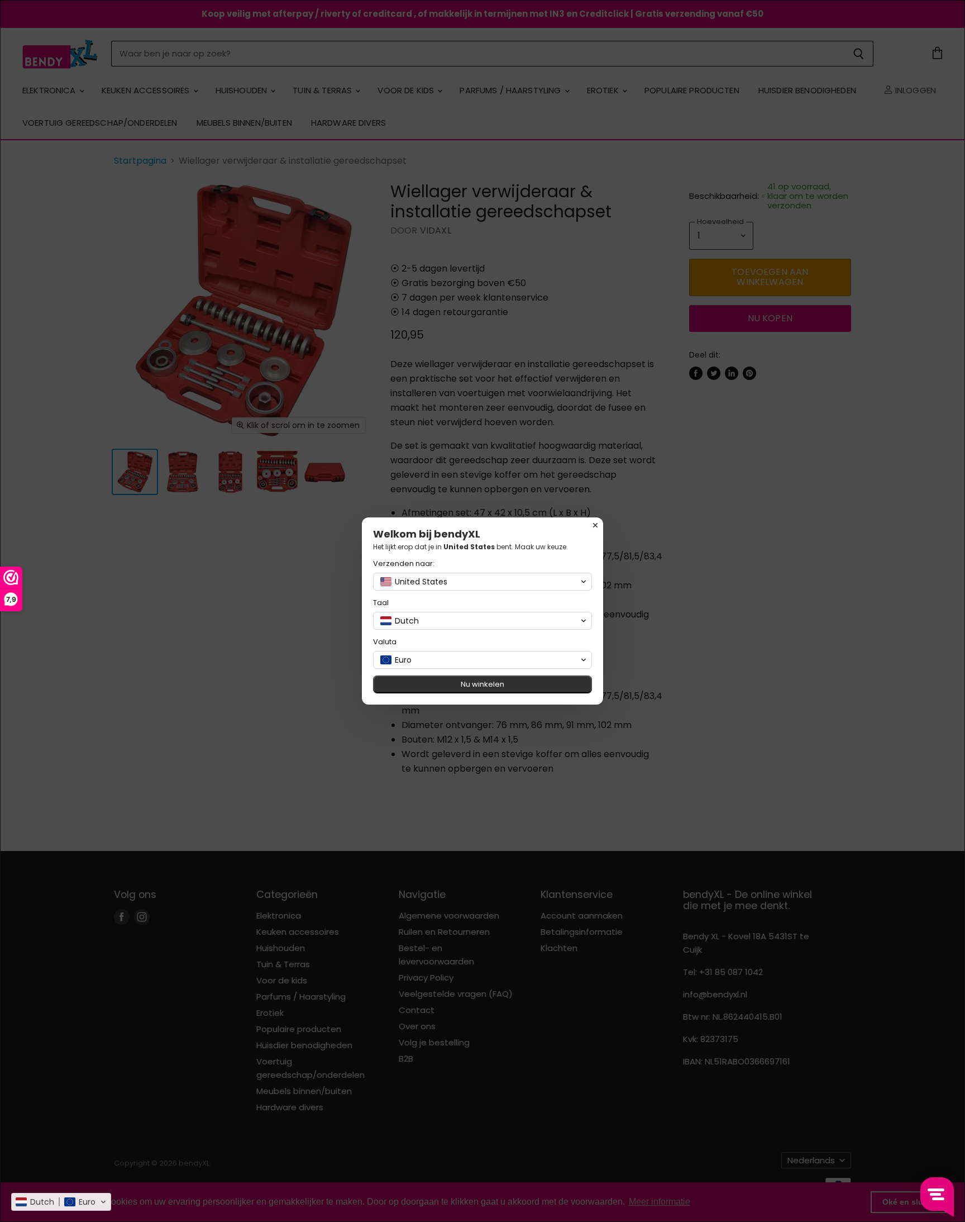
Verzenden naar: (403, 563)
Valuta (384, 641)
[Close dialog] (595, 525)
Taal (381, 602)
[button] (61, 1202)
